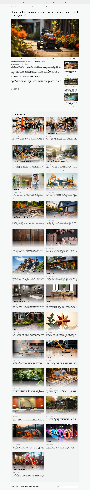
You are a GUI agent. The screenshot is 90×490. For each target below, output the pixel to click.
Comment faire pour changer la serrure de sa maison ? (60, 216)
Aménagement (53, 2)
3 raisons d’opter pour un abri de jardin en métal (59, 411)
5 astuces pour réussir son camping (22, 439)
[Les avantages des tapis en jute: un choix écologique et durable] (62, 293)
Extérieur (40, 2)
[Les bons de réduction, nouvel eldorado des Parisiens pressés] (28, 125)
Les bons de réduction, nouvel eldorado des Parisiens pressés (28, 132)
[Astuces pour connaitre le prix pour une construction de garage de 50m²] (62, 265)
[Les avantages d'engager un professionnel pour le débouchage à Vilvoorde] (62, 349)
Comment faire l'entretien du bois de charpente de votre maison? (71, 71)
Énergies (46, 2)
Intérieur (34, 2)
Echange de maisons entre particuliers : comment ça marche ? (62, 188)
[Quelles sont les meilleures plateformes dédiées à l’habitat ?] (28, 265)
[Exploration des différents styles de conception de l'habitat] (28, 405)
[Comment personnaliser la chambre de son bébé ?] (62, 237)
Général (60, 2)
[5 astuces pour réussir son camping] (28, 433)
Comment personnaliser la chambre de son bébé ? (59, 244)
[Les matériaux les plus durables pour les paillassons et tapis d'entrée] (28, 321)
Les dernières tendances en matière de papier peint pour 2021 (29, 355)
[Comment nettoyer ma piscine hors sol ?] (71, 97)
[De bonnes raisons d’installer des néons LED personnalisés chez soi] (62, 433)
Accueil (12, 6)
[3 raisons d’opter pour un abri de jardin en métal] (62, 405)
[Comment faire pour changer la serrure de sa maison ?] (62, 209)
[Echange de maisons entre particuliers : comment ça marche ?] (62, 181)
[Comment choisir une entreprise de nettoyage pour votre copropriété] (28, 181)
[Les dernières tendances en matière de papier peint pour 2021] (28, 349)
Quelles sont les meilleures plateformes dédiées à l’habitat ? (28, 272)
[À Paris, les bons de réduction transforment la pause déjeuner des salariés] (62, 125)
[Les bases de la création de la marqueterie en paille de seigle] (62, 321)
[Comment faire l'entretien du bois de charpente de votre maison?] (71, 65)
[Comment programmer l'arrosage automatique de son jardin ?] (28, 377)
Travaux (28, 2)
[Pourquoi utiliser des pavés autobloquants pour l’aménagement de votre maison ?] (28, 209)
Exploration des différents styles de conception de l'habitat (28, 411)
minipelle (17, 73)
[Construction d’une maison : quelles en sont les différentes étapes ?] (62, 377)
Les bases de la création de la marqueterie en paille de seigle (61, 327)
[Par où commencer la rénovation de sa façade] (71, 81)
